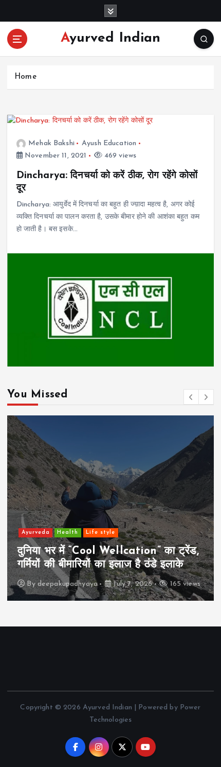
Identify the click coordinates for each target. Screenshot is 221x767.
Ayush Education (109, 143)
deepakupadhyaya (68, 584)
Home (25, 77)
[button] (191, 397)
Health (67, 532)
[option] (110, 508)
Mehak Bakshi (51, 143)
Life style (100, 532)
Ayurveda (36, 532)
